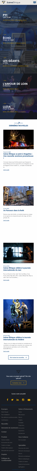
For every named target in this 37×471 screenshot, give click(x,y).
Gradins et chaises (23, 461)
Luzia (7, 106)
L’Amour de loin (15, 84)
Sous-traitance (23, 437)
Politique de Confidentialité (6, 459)
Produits (4, 437)
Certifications (4, 420)
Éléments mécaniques (24, 451)
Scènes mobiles (5, 440)
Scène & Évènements (25, 409)
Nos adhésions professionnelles (9, 417)
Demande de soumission (9, 428)
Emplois (4, 454)
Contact (3, 432)
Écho (7, 38)
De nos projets (22, 440)
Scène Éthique (3, 2)
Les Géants (11, 61)
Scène (20, 412)
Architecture (21, 433)
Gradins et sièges (5, 445)
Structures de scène (23, 448)
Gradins (20, 420)
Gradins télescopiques (7, 448)
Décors (20, 417)
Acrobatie (20, 422)
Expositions (21, 430)
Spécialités (22, 445)
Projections (21, 425)
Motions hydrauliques (23, 459)
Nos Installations (5, 414)
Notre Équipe (4, 412)
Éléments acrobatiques (24, 456)
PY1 (5, 15)
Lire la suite (6, 170)
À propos (4, 409)
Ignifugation (21, 467)
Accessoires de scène (6, 442)
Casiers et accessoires (24, 464)
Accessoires (21, 428)
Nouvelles (4, 424)
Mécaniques (21, 414)
